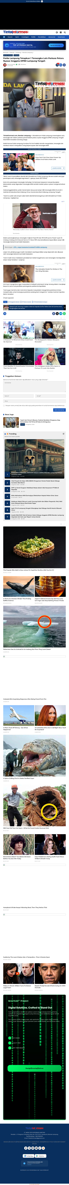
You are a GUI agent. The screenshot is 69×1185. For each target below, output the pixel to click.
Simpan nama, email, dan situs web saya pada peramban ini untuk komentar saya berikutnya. (35, 405)
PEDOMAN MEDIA (22, 1142)
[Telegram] (60, 313)
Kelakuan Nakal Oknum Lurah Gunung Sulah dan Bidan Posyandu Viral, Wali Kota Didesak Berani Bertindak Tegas (36, 502)
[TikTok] (40, 1149)
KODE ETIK (13, 1142)
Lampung (16, 55)
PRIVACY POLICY (49, 1142)
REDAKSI (6, 1142)
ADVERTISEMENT (60, 1142)
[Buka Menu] (61, 32)
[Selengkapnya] (63, 434)
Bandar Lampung (8, 55)
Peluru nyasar (27, 302)
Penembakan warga (41, 302)
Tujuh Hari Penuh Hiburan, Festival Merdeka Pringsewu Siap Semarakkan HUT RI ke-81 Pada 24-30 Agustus (40, 421)
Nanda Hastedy (11, 64)
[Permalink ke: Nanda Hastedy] (5, 65)
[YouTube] (36, 1149)
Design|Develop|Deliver (34, 1068)
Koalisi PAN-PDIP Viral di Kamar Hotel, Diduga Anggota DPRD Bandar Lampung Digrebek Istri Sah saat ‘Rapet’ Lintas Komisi (37, 516)
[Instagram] (33, 1149)
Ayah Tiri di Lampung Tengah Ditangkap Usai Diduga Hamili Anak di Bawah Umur (36, 509)
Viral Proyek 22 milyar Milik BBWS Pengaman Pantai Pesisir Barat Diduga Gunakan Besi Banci (35, 482)
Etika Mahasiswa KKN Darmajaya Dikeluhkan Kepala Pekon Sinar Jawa (34, 495)
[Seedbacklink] (43, 1148)
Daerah (22, 424)
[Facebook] (53, 313)
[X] (29, 1149)
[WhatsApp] (64, 313)
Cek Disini (29, 1164)
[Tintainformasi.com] (15, 32)
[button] (57, 32)
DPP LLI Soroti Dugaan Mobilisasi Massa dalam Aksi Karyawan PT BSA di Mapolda (35, 488)
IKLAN (35, 1144)
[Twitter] (57, 313)
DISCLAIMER (31, 1142)
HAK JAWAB (40, 1142)
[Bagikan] (64, 64)
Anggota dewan (15, 302)
